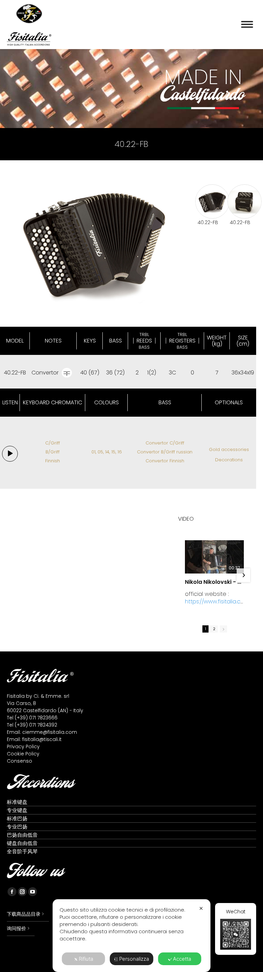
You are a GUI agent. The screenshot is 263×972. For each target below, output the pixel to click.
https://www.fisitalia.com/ (212, 605)
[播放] (9, 454)
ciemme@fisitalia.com (49, 732)
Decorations (229, 459)
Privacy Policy (23, 746)
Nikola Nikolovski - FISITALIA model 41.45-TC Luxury (214, 582)
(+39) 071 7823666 (36, 717)
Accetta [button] (182, 959)
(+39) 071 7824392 (36, 724)
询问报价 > (18, 928)
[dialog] (132, 935)
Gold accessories (229, 449)
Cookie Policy (23, 753)
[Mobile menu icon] (247, 24)
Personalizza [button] (134, 959)
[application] (10, 454)
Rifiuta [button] (86, 959)
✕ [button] (201, 908)
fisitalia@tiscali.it (42, 739)
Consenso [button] (19, 760)
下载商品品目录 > (25, 914)
